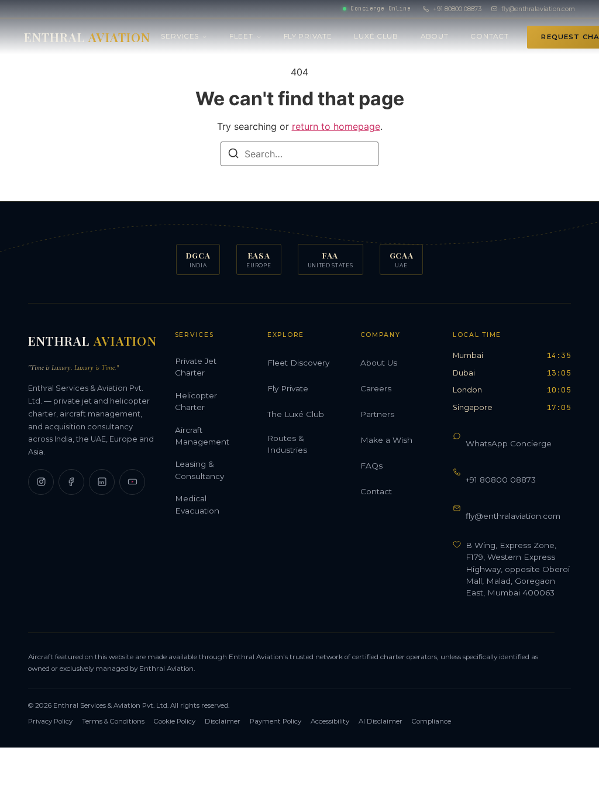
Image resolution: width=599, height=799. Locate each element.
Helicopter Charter (196, 401)
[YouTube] (132, 482)
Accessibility (330, 721)
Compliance (431, 721)
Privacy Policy (50, 721)
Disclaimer (222, 721)
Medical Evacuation (197, 504)
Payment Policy (275, 721)
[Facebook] (71, 482)
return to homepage (336, 126)
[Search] (233, 155)
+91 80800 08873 (457, 9)
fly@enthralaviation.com (538, 9)
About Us (378, 362)
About (435, 36)
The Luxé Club (295, 414)
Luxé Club (376, 36)
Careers (375, 388)
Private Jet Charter (195, 366)
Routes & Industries (287, 443)
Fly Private (308, 36)
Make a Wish (386, 440)
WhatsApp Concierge (509, 443)
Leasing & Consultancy (199, 469)
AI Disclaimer (380, 721)
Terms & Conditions (113, 721)
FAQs (371, 465)
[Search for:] (299, 154)
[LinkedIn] (102, 482)
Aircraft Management (202, 435)
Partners (377, 414)
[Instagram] (41, 482)
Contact (489, 36)
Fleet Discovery (298, 362)
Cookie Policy (174, 721)
